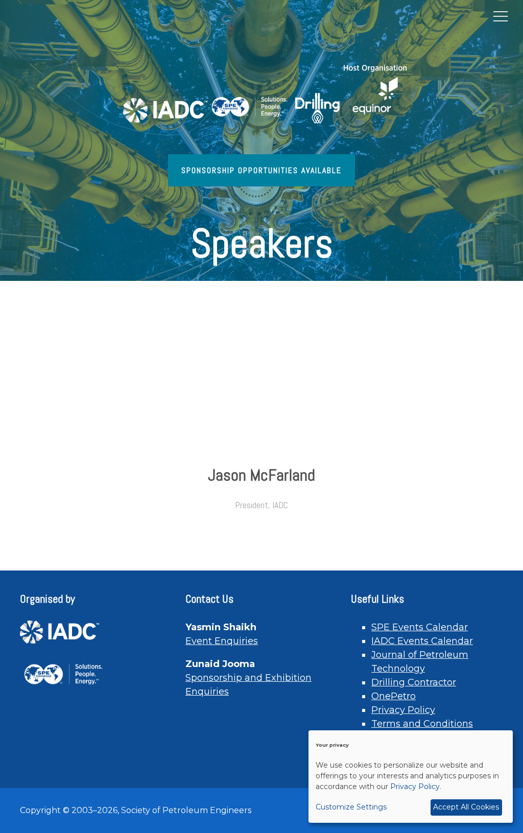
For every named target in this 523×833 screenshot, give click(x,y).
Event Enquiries (221, 641)
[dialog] (410, 776)
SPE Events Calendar (419, 627)
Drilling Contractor (413, 682)
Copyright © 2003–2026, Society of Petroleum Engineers (135, 810)
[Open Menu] (500, 16)
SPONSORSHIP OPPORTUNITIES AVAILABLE (261, 170)
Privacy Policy (403, 710)
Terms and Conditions (422, 723)
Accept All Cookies (466, 807)
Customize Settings (351, 807)
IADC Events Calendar (422, 641)
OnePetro (393, 696)
